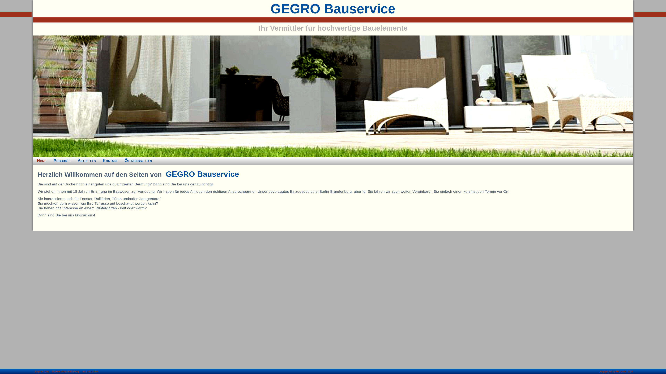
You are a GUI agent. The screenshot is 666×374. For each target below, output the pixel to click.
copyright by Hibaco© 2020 (616, 371)
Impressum (42, 371)
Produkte (62, 160)
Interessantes (90, 371)
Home (41, 160)
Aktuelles (87, 160)
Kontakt (110, 160)
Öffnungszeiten (138, 160)
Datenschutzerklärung (65, 371)
